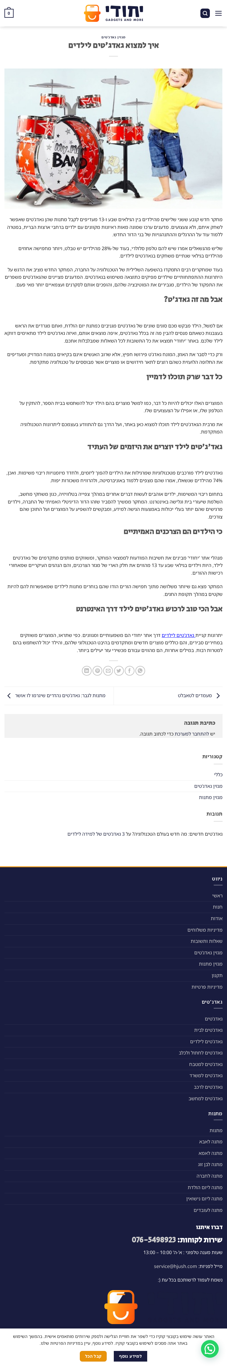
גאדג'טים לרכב (208, 1087)
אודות (217, 918)
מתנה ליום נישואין (204, 1198)
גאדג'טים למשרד (206, 1075)
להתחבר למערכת (192, 734)
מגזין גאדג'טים (113, 37)
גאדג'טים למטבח (206, 1064)
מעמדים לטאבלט (195, 695)
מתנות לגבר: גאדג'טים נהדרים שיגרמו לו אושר (60, 695)
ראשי (217, 895)
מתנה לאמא (211, 1153)
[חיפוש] (205, 13)
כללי (218, 774)
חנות (218, 907)
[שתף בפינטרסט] (97, 671)
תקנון (217, 975)
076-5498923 (154, 1240)
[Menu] (219, 13)
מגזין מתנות (211, 797)
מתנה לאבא (211, 1141)
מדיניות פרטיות (207, 987)
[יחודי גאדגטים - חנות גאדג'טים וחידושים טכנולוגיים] (113, 13)
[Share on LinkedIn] (87, 671)
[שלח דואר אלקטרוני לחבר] (108, 671)
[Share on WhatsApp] (140, 671)
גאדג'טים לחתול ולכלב (201, 1052)
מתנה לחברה (210, 1176)
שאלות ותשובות (207, 941)
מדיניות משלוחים (205, 930)
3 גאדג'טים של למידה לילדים (96, 834)
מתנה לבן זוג (210, 1164)
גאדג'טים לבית (208, 1030)
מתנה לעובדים (208, 1210)
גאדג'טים (214, 1018)
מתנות (216, 1130)
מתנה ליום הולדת (205, 1187)
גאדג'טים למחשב (206, 1098)
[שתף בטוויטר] (119, 671)
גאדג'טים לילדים (206, 1041)
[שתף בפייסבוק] (129, 671)
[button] (210, 1349)
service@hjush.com (175, 1266)
